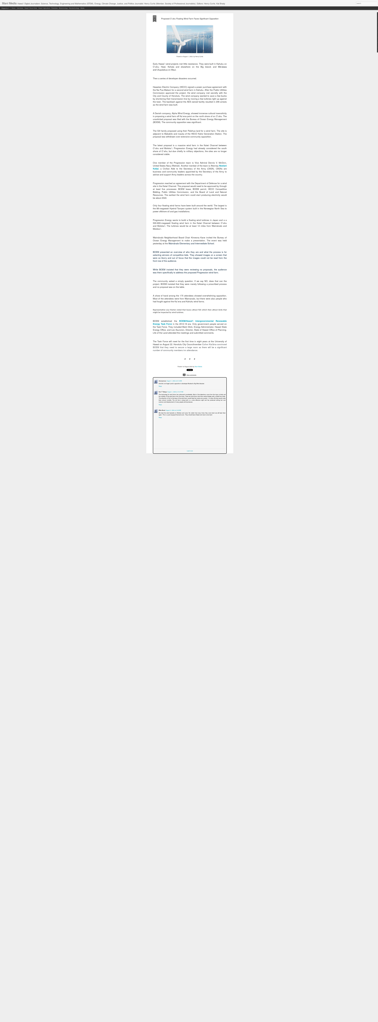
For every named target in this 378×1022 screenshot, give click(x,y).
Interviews (20, 8)
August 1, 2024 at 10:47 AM (175, 392)
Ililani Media (198, 366)
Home (13, 8)
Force (169, 323)
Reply (160, 386)
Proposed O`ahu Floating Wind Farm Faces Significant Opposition (190, 18)
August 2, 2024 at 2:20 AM (173, 410)
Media (82, 8)
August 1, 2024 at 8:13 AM (174, 381)
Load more (190, 451)
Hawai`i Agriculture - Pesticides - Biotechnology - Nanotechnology (58, 8)
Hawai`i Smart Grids (31, 8)
